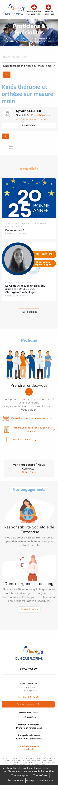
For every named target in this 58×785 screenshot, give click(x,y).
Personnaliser (16, 780)
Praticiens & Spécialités (33, 38)
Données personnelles (25, 763)
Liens (42, 763)
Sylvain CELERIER (28, 111)
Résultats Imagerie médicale (29, 747)
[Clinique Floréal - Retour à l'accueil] (12, 9)
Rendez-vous (29, 125)
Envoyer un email (26, 704)
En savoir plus (28, 609)
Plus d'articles (29, 311)
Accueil (10, 38)
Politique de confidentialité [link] (39, 780)
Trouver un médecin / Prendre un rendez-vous (29, 726)
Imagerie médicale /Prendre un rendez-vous (29, 737)
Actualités (29, 168)
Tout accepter (19, 775)
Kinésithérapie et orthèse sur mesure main (29, 41)
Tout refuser (40, 775)
